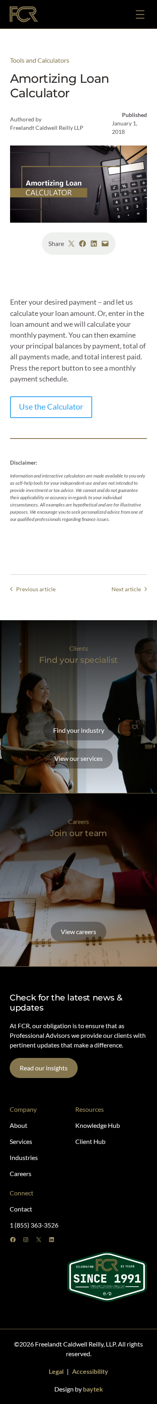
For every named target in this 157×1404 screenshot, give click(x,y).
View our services (78, 758)
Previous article (36, 589)
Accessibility (90, 1371)
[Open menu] (140, 14)
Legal (56, 1371)
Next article (126, 589)
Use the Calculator (51, 406)
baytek (93, 1389)
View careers (78, 931)
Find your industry (78, 730)
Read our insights (44, 1068)
